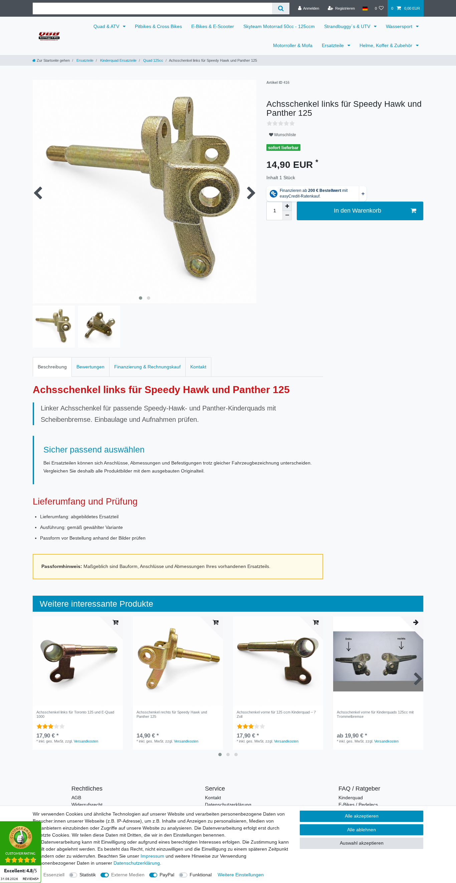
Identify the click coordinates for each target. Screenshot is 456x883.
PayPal (167, 874)
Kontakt (198, 366)
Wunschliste (284, 134)
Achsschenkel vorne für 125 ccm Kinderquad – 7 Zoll (276, 714)
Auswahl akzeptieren (362, 843)
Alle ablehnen (361, 829)
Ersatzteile (333, 45)
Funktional (201, 874)
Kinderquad (350, 797)
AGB (76, 797)
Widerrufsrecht (86, 804)
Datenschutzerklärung (228, 804)
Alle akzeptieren (362, 816)
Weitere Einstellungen (241, 874)
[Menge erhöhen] (287, 206)
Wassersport (400, 26)
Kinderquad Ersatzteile (118, 60)
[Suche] (280, 8)
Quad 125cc (152, 60)
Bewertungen (90, 366)
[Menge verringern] (287, 215)
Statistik (87, 874)
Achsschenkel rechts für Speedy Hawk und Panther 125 (172, 714)
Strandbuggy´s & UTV (348, 26)
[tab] (52, 367)
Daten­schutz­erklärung (136, 863)
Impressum (152, 856)
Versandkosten (86, 741)
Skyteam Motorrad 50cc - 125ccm (279, 26)
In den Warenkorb (357, 210)
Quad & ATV (107, 26)
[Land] (365, 8)
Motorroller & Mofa (292, 45)
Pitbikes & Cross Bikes (158, 26)
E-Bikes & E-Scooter (212, 26)
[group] (178, 661)
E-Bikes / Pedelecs (358, 804)
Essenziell (53, 874)
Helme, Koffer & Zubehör (387, 45)
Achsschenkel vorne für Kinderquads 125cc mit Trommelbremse (375, 714)
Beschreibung (52, 366)
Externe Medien (128, 874)
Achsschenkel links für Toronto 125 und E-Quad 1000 (75, 714)
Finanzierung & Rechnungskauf (147, 366)
